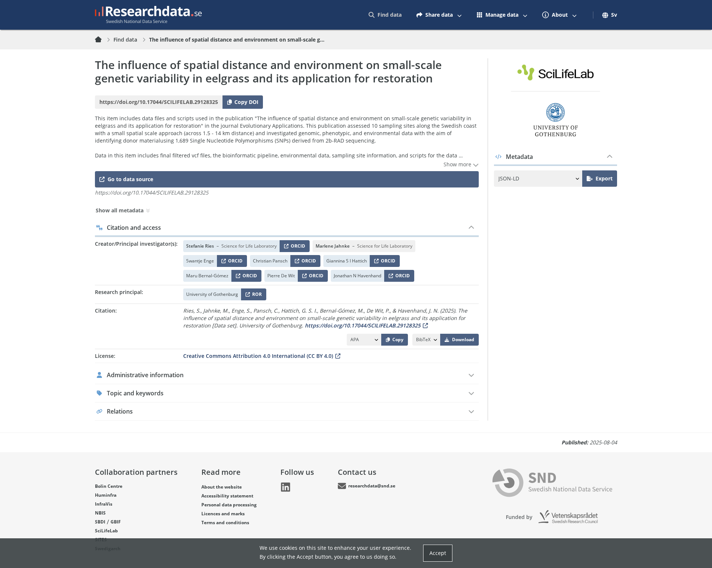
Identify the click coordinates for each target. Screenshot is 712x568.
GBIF (116, 522)
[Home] (103, 39)
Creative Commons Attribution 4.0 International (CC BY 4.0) (258, 355)
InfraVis (103, 504)
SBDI (100, 522)
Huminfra (105, 495)
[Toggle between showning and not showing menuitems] (459, 14)
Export (604, 178)
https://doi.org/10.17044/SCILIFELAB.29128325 (363, 325)
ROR (255, 295)
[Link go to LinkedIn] (285, 487)
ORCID (297, 247)
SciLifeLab (106, 531)
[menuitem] (385, 15)
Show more (458, 164)
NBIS (100, 513)
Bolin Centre (108, 486)
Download (463, 339)
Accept (437, 552)
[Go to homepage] (148, 15)
